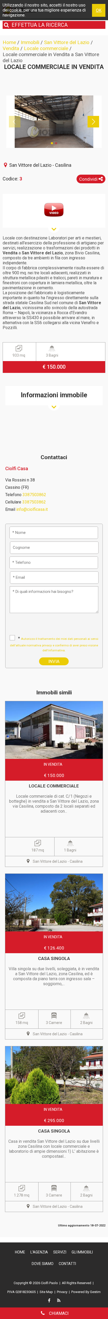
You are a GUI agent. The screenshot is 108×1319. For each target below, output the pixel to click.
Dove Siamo (42, 1264)
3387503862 (34, 494)
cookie (15, 10)
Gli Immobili (82, 1252)
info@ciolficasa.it (32, 509)
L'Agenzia (39, 1252)
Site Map (46, 1292)
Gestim (95, 1292)
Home (20, 1252)
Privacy (62, 1292)
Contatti (67, 1264)
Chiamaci (58, 1313)
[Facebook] (49, 1300)
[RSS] (58, 1300)
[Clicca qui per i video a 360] (54, 210)
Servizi (59, 1252)
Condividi (89, 179)
